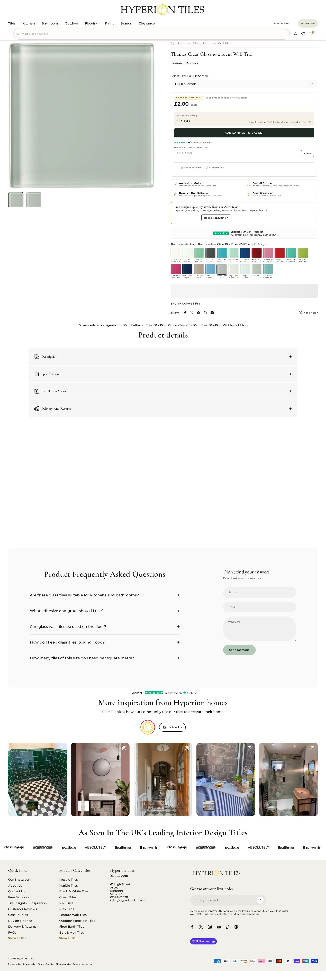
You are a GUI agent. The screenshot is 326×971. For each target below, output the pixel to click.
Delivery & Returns (22, 926)
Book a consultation (216, 217)
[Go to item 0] (15, 199)
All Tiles (243, 325)
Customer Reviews (22, 909)
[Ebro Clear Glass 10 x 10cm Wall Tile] (256, 253)
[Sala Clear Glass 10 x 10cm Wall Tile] (199, 269)
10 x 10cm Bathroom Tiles (134, 325)
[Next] (146, 124)
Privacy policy (29, 964)
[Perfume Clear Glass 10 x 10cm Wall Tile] (176, 269)
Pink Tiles (66, 909)
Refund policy (14, 964)
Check (307, 153)
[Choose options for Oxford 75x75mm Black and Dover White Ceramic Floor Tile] (20, 806)
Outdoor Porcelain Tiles (77, 921)
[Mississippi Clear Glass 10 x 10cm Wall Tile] (291, 253)
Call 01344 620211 (187, 217)
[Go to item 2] (33, 199)
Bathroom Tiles (188, 43)
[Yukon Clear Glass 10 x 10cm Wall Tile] (256, 269)
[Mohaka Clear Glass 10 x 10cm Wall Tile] (303, 253)
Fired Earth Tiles (71, 926)
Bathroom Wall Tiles (217, 43)
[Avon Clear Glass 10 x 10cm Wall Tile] (210, 253)
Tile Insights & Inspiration (27, 903)
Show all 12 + (17, 938)
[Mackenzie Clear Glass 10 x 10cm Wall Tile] (268, 253)
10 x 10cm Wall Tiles (222, 325)
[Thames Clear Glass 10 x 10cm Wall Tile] (222, 269)
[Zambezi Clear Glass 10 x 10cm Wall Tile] (268, 269)
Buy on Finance (20, 921)
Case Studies (18, 915)
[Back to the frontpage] (172, 43)
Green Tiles (67, 897)
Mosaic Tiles (68, 880)
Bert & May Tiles (71, 932)
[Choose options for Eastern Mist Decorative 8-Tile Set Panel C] (83, 806)
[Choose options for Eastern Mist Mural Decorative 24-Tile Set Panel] (95, 806)
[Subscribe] (260, 900)
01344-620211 (119, 897)
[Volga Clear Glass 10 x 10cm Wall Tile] (233, 269)
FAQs (12, 932)
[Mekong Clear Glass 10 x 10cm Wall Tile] (280, 253)
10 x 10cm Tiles (197, 325)
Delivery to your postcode (190, 147)
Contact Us (16, 891)
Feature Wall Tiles (73, 915)
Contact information (82, 964)
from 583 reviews (193, 142)
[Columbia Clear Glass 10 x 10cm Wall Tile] (233, 253)
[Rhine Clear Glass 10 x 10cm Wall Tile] (187, 269)
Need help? (311, 312)
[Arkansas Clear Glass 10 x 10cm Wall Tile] (199, 253)
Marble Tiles (68, 885)
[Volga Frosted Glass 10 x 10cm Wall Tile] (245, 269)
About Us (15, 885)
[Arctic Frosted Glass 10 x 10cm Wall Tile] (187, 253)
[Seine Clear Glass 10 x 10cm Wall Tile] (210, 269)
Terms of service (46, 964)
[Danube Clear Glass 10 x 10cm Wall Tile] (245, 253)
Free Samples (18, 897)
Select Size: (190, 76)
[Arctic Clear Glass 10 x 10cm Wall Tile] (176, 253)
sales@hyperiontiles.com (127, 900)
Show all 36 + (68, 938)
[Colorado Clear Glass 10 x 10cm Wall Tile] (222, 253)
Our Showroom (19, 880)
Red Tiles (66, 903)
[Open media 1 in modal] (81, 115)
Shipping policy (63, 964)
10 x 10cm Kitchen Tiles (169, 325)
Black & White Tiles (74, 891)
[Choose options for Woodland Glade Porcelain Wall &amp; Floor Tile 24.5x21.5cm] (271, 806)
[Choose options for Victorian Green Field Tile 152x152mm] (33, 806)
